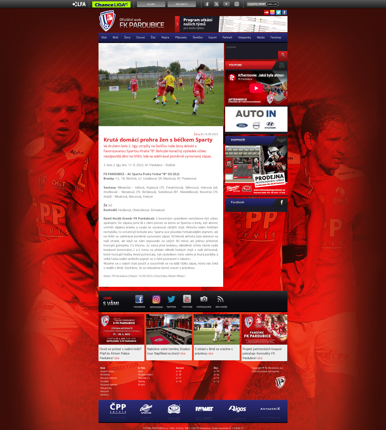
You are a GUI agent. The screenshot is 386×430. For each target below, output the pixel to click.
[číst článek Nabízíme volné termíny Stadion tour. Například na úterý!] (169, 343)
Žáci (153, 37)
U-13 (216, 378)
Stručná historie (108, 378)
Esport (213, 37)
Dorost (141, 37)
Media (261, 37)
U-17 (178, 378)
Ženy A (198, 134)
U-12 (216, 381)
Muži (115, 37)
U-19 (178, 371)
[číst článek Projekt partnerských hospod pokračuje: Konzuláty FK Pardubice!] (264, 343)
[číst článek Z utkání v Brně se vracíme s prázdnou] (217, 343)
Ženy (127, 37)
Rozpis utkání (145, 374)
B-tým (141, 384)
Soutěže (104, 381)
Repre (165, 37)
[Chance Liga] (111, 5)
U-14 (216, 374)
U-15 (216, 371)
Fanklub (104, 394)
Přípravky (181, 37)
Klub (104, 37)
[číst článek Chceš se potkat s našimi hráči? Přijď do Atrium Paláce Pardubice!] (121, 343)
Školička (198, 37)
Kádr (140, 371)
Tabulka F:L (144, 378)
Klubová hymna (108, 384)
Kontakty (105, 374)
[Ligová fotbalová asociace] (79, 5)
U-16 (178, 381)
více (116, 357)
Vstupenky (244, 37)
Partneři (227, 37)
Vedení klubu (107, 371)
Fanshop (276, 37)
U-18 (178, 374)
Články (141, 381)
